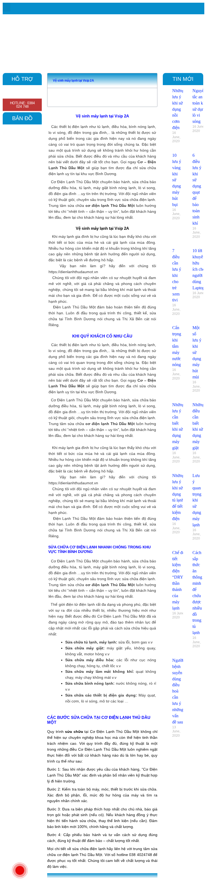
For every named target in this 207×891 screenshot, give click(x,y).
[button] (6, 7)
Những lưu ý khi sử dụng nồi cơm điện (178, 109)
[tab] (135, 880)
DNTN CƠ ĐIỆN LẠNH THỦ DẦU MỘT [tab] (87, 881)
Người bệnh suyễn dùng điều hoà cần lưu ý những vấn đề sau (177, 691)
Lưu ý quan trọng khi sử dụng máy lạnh (196, 500)
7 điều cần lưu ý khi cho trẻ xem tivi (176, 275)
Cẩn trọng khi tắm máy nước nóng (176, 346)
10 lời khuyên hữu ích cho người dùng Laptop (198, 269)
